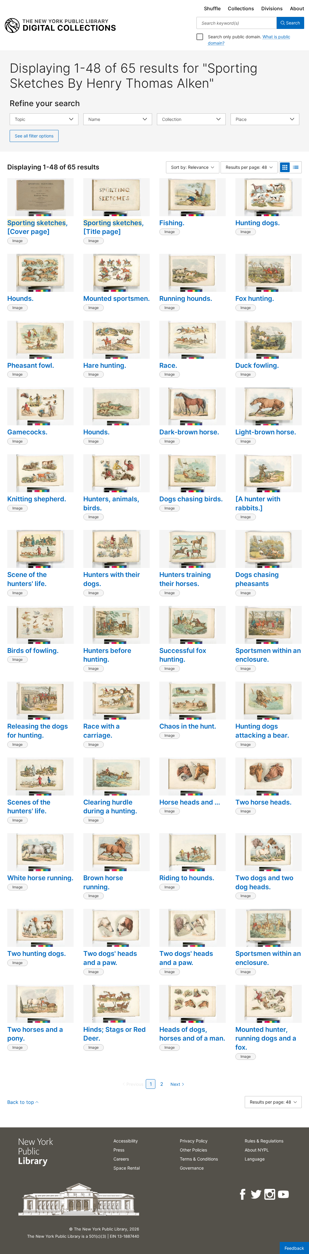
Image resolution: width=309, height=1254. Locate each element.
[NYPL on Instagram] (270, 1194)
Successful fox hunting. (182, 655)
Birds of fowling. (33, 650)
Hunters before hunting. (107, 655)
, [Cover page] (37, 227)
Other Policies (193, 1149)
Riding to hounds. (186, 878)
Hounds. (20, 298)
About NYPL (257, 1149)
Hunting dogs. (257, 223)
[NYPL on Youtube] (284, 1194)
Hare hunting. (104, 365)
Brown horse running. (103, 882)
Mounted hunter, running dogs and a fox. (265, 1038)
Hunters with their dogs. (111, 579)
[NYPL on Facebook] (243, 1194)
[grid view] (285, 167)
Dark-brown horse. (189, 432)
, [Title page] (113, 227)
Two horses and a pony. (35, 1034)
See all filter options (34, 135)
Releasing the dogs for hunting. (37, 730)
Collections (241, 8)
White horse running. (40, 878)
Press (118, 1149)
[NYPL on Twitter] (257, 1194)
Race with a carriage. (101, 730)
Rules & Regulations (264, 1140)
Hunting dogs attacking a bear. (262, 730)
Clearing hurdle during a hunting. (110, 806)
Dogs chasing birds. (191, 499)
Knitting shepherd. (36, 499)
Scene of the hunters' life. (27, 579)
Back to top (20, 1102)
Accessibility (125, 1140)
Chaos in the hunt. (187, 726)
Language (255, 1158)
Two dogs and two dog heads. (264, 882)
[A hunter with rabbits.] (257, 503)
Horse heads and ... (189, 802)
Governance (192, 1168)
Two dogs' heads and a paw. (110, 958)
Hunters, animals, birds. (111, 503)
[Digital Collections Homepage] (60, 25)
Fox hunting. (254, 298)
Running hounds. (185, 298)
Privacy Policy (194, 1140)
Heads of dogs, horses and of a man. (192, 1034)
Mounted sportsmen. (116, 298)
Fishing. (171, 223)
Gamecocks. (27, 432)
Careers (121, 1158)
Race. (168, 365)
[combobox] (236, 23)
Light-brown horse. (265, 432)
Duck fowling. (257, 365)
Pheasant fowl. (30, 365)
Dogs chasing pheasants (257, 579)
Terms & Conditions (199, 1158)
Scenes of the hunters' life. (28, 806)
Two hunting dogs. (36, 953)
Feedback (294, 1248)
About (297, 8)
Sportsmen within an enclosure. (268, 655)
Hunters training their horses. (185, 579)
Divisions (272, 8)
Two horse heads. (263, 802)
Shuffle (212, 8)
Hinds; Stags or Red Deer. (114, 1034)
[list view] (296, 167)
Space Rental (126, 1168)
